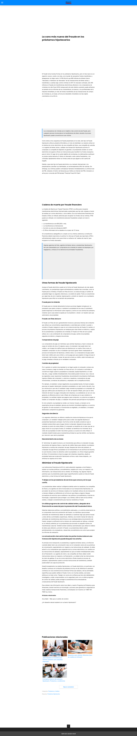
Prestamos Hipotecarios (53, 694)
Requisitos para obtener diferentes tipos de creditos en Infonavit (80, 656)
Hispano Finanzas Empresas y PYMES (68, 2)
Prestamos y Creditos (53, 691)
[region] (68, 20)
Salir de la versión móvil (68, 733)
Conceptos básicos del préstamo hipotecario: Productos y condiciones (54, 680)
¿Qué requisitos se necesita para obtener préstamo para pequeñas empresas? (53, 659)
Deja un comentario (68, 687)
